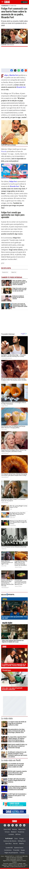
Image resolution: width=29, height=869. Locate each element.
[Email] (26, 70)
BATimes (18, 834)
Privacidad (16, 850)
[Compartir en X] (15, 70)
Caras (16, 838)
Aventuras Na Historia (9, 841)
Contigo (21, 838)
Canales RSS (9, 847)
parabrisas (14, 670)
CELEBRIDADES (4, 5)
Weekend (13, 832)
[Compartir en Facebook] (11, 70)
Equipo (23, 850)
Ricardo (3, 151)
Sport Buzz (8, 843)
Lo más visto (7, 718)
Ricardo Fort (21, 87)
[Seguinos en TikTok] (16, 825)
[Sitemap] (24, 825)
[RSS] (20, 825)
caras (14, 647)
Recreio (15, 843)
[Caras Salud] (14, 806)
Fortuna (7, 832)
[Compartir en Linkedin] (22, 70)
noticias (14, 599)
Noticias (14, 829)
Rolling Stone (22, 841)
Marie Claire (21, 829)
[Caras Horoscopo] (14, 813)
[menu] (2, 2)
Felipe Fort (13, 181)
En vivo (25, 2)
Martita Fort (13, 75)
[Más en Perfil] (10, 595)
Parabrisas (21, 832)
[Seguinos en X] (12, 825)
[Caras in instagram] (5, 825)
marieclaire (14, 623)
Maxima (21, 843)
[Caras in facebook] (9, 825)
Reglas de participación (11, 852)
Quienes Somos (18, 847)
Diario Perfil (7, 829)
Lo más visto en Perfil (11, 760)
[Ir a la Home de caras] (7, 3)
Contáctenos (8, 850)
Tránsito (22, 852)
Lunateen (11, 834)
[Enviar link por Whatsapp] (19, 70)
